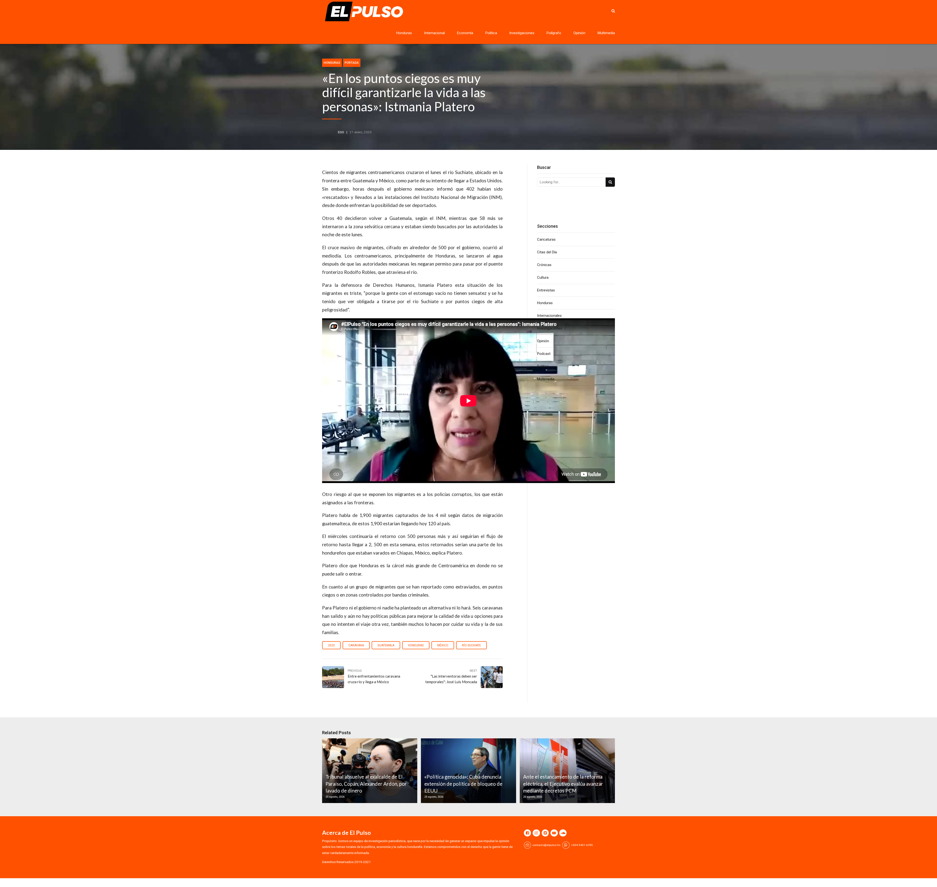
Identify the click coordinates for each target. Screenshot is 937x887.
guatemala (385, 645)
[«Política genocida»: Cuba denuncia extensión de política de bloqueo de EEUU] (467, 770)
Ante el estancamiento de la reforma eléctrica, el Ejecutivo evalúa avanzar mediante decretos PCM (563, 784)
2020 (331, 645)
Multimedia (606, 33)
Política (491, 33)
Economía (465, 33)
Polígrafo (554, 33)
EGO (341, 132)
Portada (352, 62)
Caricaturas (546, 239)
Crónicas (544, 265)
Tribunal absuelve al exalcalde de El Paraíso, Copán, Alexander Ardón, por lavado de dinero (366, 784)
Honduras (404, 33)
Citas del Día (547, 252)
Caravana (356, 645)
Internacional (434, 33)
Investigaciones (521, 33)
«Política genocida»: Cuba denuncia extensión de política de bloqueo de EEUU (463, 784)
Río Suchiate (471, 645)
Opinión (579, 33)
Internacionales (549, 315)
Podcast (543, 353)
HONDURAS (416, 645)
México (442, 645)
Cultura (543, 277)
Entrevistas (546, 290)
